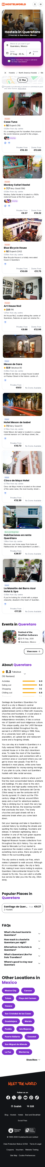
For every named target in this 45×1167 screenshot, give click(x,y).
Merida (28, 1021)
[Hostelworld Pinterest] (31, 1097)
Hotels (20, 1115)
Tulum (8, 998)
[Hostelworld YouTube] (25, 1097)
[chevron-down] (25, 674)
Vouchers (19, 1150)
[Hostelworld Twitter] (14, 1097)
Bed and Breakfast (11, 532)
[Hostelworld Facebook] (8, 1097)
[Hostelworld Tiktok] (37, 1097)
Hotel (7, 361)
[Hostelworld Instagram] (20, 1097)
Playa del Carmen (27, 998)
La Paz (8, 1052)
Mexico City (10, 990)
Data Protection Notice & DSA (16, 1144)
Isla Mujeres (25, 1029)
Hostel (7, 119)
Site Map (13, 1155)
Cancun (28, 990)
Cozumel (31, 1036)
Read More (22, 88)
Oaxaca (8, 1006)
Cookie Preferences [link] (27, 1155)
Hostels (13, 1115)
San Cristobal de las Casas (18, 1013)
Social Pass (22, 1121)
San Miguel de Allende (16, 1044)
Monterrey (24, 1052)
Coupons (10, 1150)
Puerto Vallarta (12, 1036)
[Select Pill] (35, 4)
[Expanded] (5, 73)
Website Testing (32, 1150)
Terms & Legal (35, 1144)
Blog (6, 1115)
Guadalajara (11, 1021)
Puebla (8, 1029)
